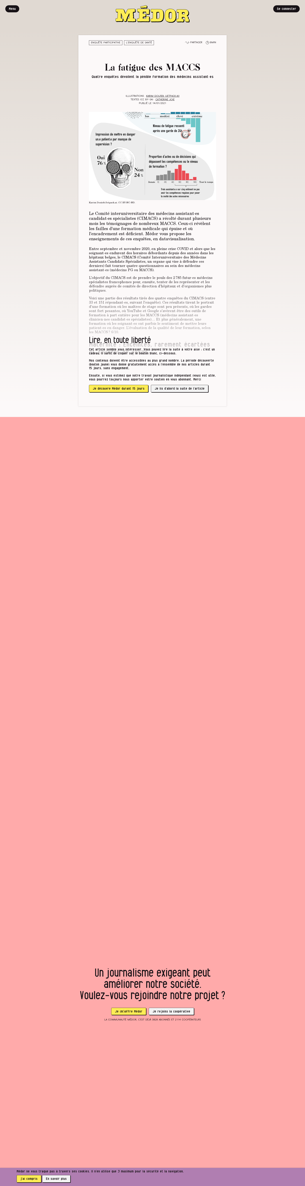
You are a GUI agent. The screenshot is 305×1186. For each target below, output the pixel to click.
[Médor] (152, 14)
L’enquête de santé (139, 43)
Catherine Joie (165, 100)
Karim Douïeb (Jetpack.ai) (163, 96)
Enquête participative (105, 43)
